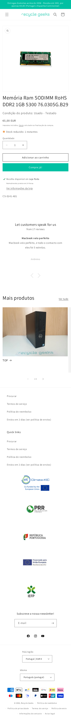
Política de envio (59, 708)
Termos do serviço (40, 708)
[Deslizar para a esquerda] (28, 379)
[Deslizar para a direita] (43, 379)
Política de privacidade (18, 708)
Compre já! (35, 167)
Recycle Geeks (27, 703)
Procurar (12, 396)
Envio (21, 125)
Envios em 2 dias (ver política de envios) (29, 419)
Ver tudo (63, 298)
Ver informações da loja (19, 188)
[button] (7, 14)
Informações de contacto (30, 713)
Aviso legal (50, 713)
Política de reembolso (19, 411)
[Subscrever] (53, 623)
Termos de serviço (17, 403)
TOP (5, 360)
